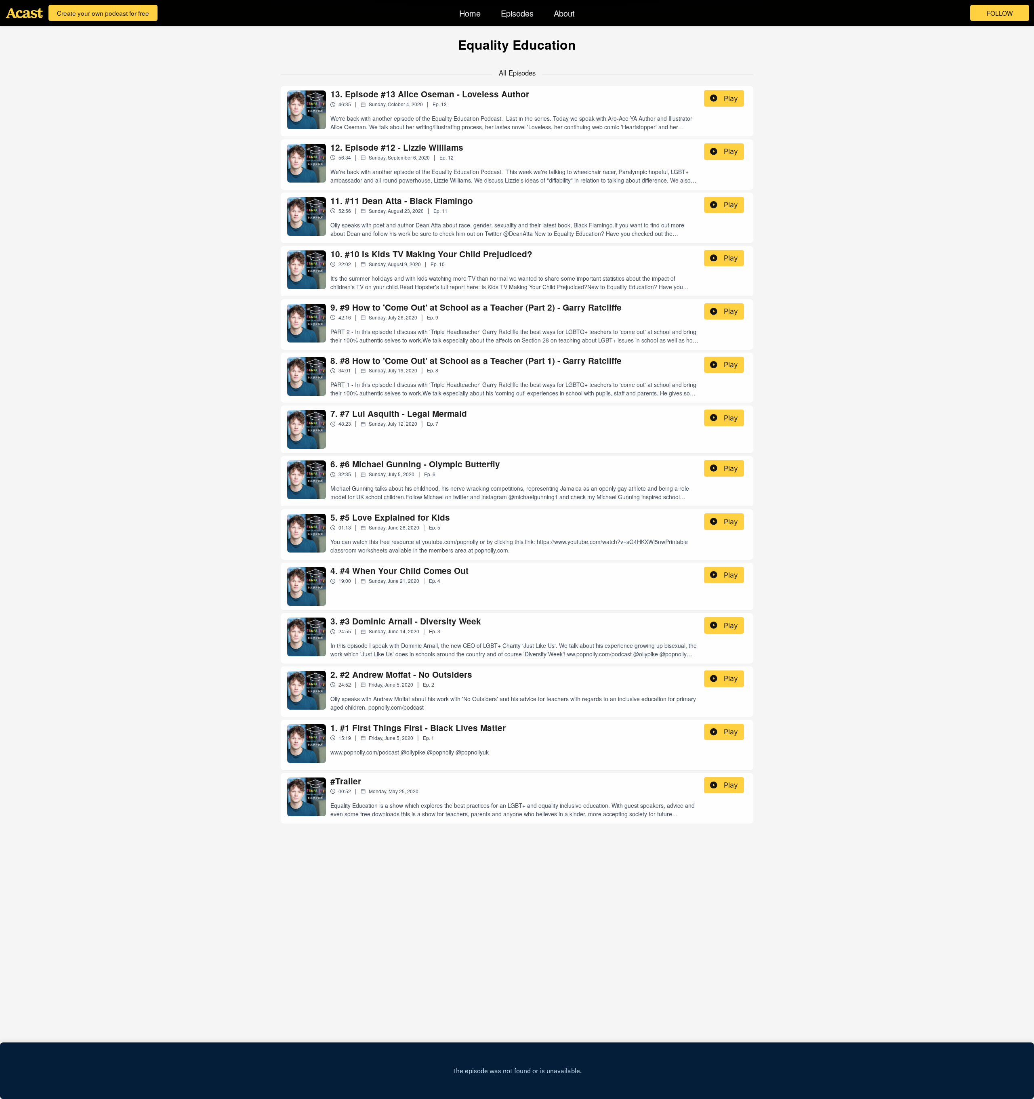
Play (731, 98)
